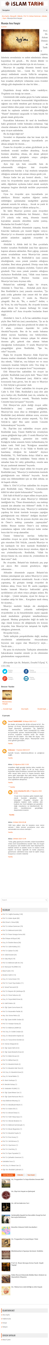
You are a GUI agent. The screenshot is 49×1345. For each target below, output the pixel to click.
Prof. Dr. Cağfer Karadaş (11, 914)
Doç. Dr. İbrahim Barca (10, 942)
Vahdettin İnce (7, 1161)
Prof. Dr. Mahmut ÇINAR (11, 1028)
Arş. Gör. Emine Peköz (10, 1015)
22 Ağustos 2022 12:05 (21, 764)
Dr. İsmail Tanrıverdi (9, 987)
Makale (19, 16)
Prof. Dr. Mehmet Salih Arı (11, 963)
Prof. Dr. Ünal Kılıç (9, 1149)
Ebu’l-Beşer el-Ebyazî (10, 938)
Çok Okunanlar (8, 1175)
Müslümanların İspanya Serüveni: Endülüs (27, 1251)
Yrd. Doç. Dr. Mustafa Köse (12, 1072)
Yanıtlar (12, 787)
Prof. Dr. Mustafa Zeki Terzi (12, 1068)
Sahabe (44, 16)
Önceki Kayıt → (42, 709)
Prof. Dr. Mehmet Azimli (11, 930)
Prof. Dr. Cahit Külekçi (10, 947)
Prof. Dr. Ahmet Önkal (10, 1113)
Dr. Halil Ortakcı (8, 1003)
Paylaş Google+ (11, 678)
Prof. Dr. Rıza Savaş (9, 1137)
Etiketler (20, 1175)
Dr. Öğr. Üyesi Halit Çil (10, 1048)
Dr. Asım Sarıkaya (9, 1080)
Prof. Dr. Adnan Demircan (32, 16)
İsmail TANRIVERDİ (15, 721)
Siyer (4, 18)
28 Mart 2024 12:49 (19, 839)
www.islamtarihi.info (21, 791)
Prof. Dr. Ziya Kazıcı (9, 1145)
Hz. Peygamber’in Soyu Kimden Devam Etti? (27, 1179)
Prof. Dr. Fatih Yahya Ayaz (11, 1117)
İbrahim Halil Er (8, 975)
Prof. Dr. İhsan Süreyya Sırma (12, 934)
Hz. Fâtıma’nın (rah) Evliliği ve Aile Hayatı (26, 1287)
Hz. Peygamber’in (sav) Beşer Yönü (24, 1239)
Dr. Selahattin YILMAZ (10, 1088)
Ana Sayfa (5, 16)
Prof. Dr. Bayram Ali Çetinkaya (13, 991)
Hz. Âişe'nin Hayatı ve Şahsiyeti (23, 1191)
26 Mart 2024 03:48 (19, 822)
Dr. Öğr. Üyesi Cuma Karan (11, 1007)
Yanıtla (10, 743)
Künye (5, 1323)
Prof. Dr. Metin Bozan (10, 1056)
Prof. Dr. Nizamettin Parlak (11, 1011)
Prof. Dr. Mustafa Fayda (11, 1133)
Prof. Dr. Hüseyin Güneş (11, 1024)
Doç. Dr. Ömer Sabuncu (10, 995)
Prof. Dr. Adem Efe (9, 1109)
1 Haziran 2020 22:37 (23, 750)
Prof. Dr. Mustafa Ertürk (10, 1064)
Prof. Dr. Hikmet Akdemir (11, 1121)
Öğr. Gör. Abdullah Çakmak (12, 1169)
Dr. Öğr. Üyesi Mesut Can (11, 1092)
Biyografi (13, 16)
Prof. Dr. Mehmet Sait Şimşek (12, 1125)
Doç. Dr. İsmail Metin (10, 1076)
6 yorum (4, 27)
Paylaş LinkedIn (32, 678)
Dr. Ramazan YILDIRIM (10, 967)
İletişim (5, 1327)
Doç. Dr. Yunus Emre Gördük (12, 1040)
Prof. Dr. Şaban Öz (9, 951)
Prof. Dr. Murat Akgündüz (11, 1129)
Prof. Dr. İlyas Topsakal (10, 1153)
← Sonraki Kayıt (6, 709)
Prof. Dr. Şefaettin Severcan (12, 1157)
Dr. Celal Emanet (8, 955)
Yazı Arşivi (31, 1175)
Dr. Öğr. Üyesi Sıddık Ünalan (12, 1019)
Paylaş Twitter (10, 671)
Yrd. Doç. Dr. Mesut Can (11, 1165)
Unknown (11, 750)
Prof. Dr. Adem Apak (10, 918)
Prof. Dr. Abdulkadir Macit (11, 1105)
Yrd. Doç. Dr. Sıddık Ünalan (12, 1032)
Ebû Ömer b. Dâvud (9, 922)
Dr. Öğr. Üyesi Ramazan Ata (12, 1097)
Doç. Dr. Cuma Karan (10, 979)
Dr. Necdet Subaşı (9, 1084)
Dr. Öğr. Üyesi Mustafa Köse (12, 1052)
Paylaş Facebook (32, 671)
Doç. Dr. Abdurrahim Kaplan (12, 1036)
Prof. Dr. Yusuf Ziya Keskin (11, 983)
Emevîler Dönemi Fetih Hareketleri (24, 1227)
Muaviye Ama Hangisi (10, 23)
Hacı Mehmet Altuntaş (10, 1101)
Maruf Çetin (7, 971)
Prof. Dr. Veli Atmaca (10, 1141)
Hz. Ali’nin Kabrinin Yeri (20, 1203)
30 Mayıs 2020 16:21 (30, 721)
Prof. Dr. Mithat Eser (9, 1060)
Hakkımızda (7, 1319)
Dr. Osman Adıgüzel (9, 1044)
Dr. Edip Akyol (7, 959)
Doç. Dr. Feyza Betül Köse (11, 999)
